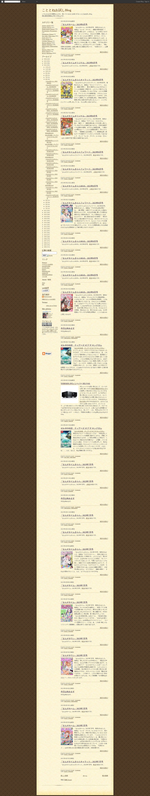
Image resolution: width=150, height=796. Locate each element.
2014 (45, 226)
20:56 (72, 540)
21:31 (72, 753)
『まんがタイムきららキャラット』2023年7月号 (82, 762)
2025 (45, 61)
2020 (45, 214)
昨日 (94, 155)
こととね (44, 276)
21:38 (72, 770)
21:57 (72, 54)
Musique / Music (46, 49)
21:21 (72, 233)
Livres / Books (45, 39)
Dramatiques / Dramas (47, 34)
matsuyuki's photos (50, 316)
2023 (45, 65)
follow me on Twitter (51, 305)
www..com (47, 311)
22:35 (72, 507)
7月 (46, 77)
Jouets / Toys (45, 37)
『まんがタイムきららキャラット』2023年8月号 (82, 80)
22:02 (72, 107)
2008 (45, 239)
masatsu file (45, 273)
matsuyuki (48, 296)
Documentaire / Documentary (49, 30)
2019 (45, 216)
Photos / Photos (46, 51)
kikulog (44, 269)
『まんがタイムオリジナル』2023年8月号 (79, 63)
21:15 (72, 375)
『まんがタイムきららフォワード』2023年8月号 (82, 152)
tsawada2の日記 (46, 266)
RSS (43, 284)
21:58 (72, 143)
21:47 (72, 419)
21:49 (72, 683)
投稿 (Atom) (68, 780)
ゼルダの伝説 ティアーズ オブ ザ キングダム (81, 345)
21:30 (72, 71)
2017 (45, 220)
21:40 (72, 283)
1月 (46, 208)
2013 (45, 228)
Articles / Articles (46, 25)
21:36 (72, 320)
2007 (45, 241)
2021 (45, 212)
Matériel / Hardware (68, 421)
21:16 (72, 194)
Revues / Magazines (68, 55)
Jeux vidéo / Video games (70, 457)
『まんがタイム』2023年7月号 (74, 585)
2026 (45, 59)
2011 (45, 232)
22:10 (72, 523)
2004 (45, 247)
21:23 (72, 473)
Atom (43, 282)
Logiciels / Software (47, 41)
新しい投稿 (64, 775)
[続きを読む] (104, 52)
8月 (46, 75)
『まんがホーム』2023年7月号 (74, 708)
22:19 (72, 700)
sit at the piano (45, 267)
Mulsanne (44, 262)
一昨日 (91, 66)
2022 (45, 210)
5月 (46, 200)
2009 (45, 236)
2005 (45, 245)
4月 (46, 202)
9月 (46, 73)
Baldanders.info (46, 271)
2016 (45, 222)
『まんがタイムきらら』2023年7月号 (77, 464)
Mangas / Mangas (46, 43)
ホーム (85, 775)
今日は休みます (68, 328)
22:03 (72, 336)
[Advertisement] (49, 343)
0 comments (77, 54)
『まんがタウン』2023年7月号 (74, 638)
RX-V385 (82, 401)
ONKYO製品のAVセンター (99, 388)
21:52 (72, 577)
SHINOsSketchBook (47, 274)
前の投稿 (105, 775)
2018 (45, 218)
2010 (45, 234)
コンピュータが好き (47, 264)
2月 (46, 206)
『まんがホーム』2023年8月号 (74, 24)
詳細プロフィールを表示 (48, 299)
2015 (45, 224)
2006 (45, 243)
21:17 (72, 177)
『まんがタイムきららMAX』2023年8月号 (79, 186)
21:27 (72, 490)
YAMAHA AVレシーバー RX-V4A (75, 383)
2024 (45, 63)
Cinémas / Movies (46, 27)
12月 (46, 67)
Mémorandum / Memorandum (71, 338)
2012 (45, 230)
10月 (46, 71)
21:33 (72, 160)
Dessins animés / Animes (48, 29)
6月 (46, 79)
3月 (46, 204)
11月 (46, 69)
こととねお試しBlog (56, 10)
